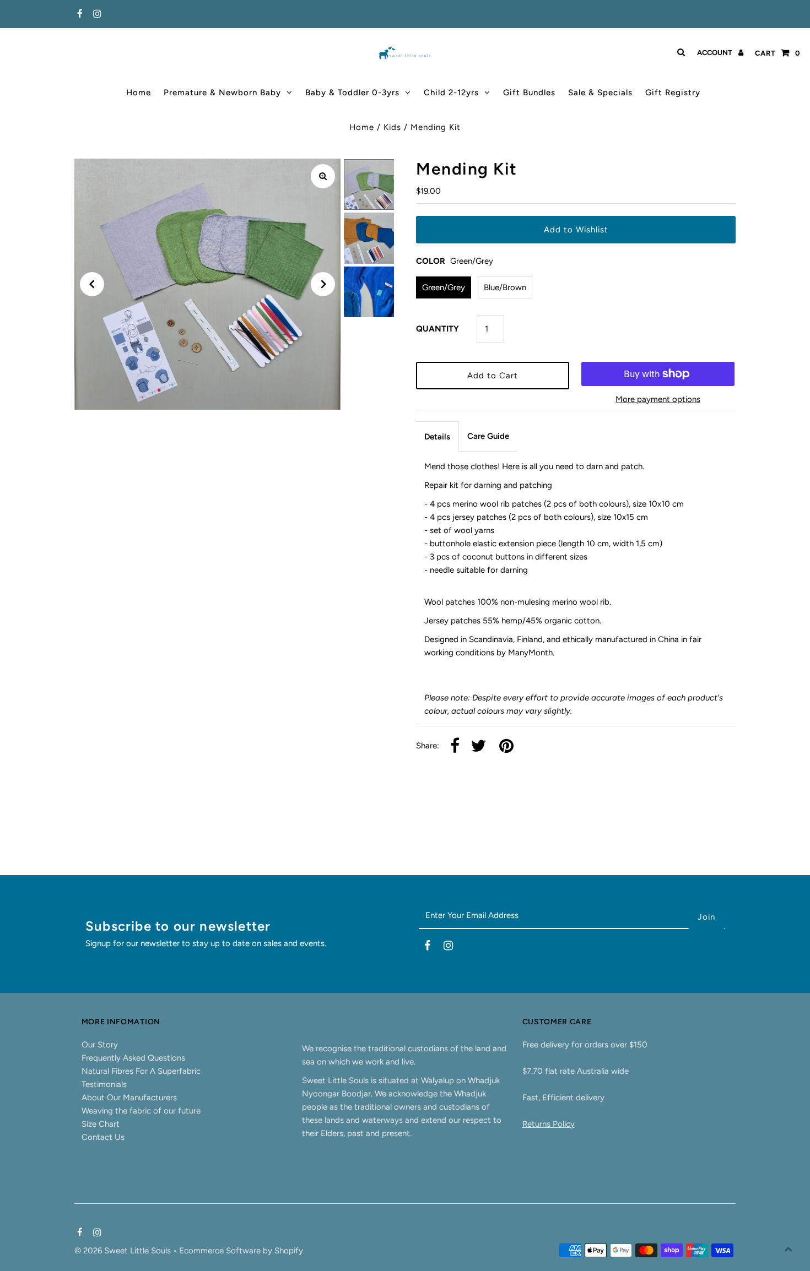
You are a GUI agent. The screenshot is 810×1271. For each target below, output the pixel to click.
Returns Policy (548, 1124)
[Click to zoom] (323, 176)
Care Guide (488, 436)
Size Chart (101, 1124)
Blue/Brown (505, 287)
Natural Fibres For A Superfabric (141, 1071)
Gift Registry (672, 92)
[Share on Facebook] (455, 746)
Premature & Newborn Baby (222, 92)
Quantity (437, 329)
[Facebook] (78, 14)
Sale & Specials (600, 92)
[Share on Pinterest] (506, 746)
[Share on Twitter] (478, 746)
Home (138, 92)
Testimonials (104, 1084)
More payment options (657, 399)
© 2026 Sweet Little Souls (123, 1251)
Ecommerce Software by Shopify (241, 1251)
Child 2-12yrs (451, 92)
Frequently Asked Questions (133, 1058)
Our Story (100, 1045)
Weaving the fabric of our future (141, 1111)
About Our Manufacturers (129, 1097)
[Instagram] (95, 14)
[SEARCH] (679, 52)
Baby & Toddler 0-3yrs (352, 92)
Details (437, 437)
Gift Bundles (529, 92)
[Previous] (92, 284)
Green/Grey (443, 287)
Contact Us (103, 1137)
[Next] (323, 284)
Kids (392, 127)
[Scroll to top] (788, 1249)
